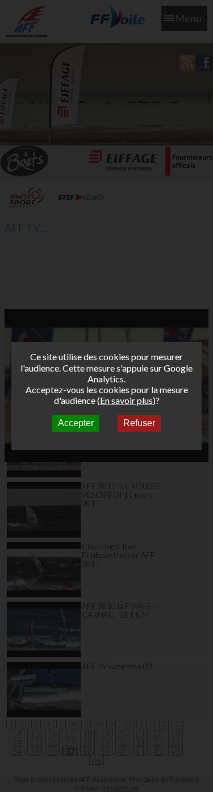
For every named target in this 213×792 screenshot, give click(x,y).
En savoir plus (126, 400)
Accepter (76, 423)
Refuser (139, 423)
